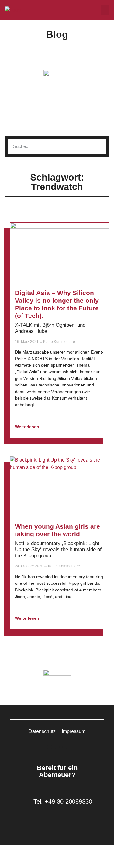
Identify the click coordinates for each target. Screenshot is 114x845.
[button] (105, 10)
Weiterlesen (27, 426)
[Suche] (98, 146)
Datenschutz (42, 731)
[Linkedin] (49, 747)
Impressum (73, 731)
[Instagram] (57, 747)
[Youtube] (64, 747)
